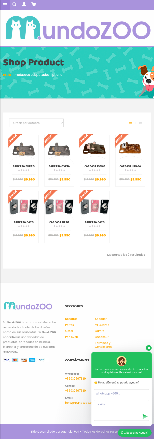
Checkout (102, 337)
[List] (140, 123)
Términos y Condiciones (103, 345)
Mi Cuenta (102, 325)
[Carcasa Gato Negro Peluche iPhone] (94, 205)
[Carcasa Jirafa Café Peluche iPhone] (130, 149)
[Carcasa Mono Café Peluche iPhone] (94, 149)
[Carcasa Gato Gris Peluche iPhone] (23, 205)
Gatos (69, 331)
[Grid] (130, 123)
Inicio (7, 74)
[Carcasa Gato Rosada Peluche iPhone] (59, 205)
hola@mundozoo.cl (78, 403)
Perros (69, 325)
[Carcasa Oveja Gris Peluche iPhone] (59, 149)
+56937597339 (75, 379)
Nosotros (71, 319)
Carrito (99, 331)
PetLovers (72, 337)
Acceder (101, 319)
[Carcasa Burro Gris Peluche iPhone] (23, 149)
